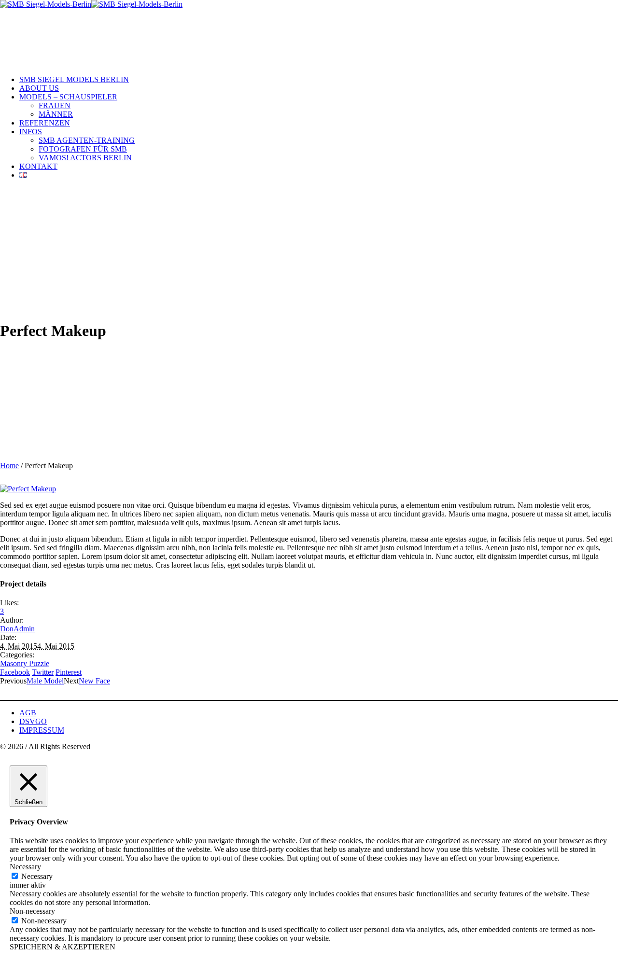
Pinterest (69, 672)
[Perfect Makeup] (28, 489)
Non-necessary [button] (32, 911)
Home (9, 465)
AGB (27, 713)
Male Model (45, 681)
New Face (94, 681)
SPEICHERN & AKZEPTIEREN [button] (62, 947)
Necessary (37, 876)
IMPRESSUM (41, 730)
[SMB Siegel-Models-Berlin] (91, 4)
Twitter (43, 672)
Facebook (15, 672)
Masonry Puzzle (24, 663)
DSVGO (33, 721)
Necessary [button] (25, 867)
